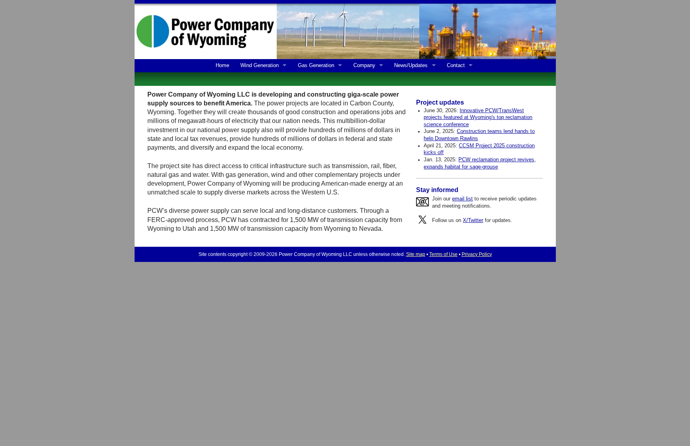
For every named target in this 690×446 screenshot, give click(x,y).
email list (462, 199)
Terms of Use (443, 254)
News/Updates (409, 65)
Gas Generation (314, 65)
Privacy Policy (477, 254)
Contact (454, 65)
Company (362, 65)
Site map (415, 254)
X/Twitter (473, 220)
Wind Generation (257, 65)
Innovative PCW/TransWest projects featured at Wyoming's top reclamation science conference (478, 117)
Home (222, 65)
